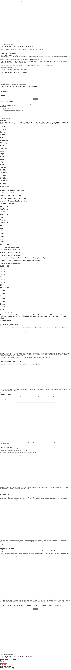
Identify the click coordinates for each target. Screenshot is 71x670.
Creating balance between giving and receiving (17, 46)
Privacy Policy (5, 658)
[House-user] (6, 664)
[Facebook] (1, 664)
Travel (37, 49)
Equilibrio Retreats (6, 45)
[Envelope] (3, 664)
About (20, 49)
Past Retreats (31, 49)
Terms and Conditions (8, 659)
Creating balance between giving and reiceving (17, 656)
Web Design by (5, 666)
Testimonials (25, 49)
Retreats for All (14, 49)
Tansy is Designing (7, 668)
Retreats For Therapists (5, 49)
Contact (41, 49)
